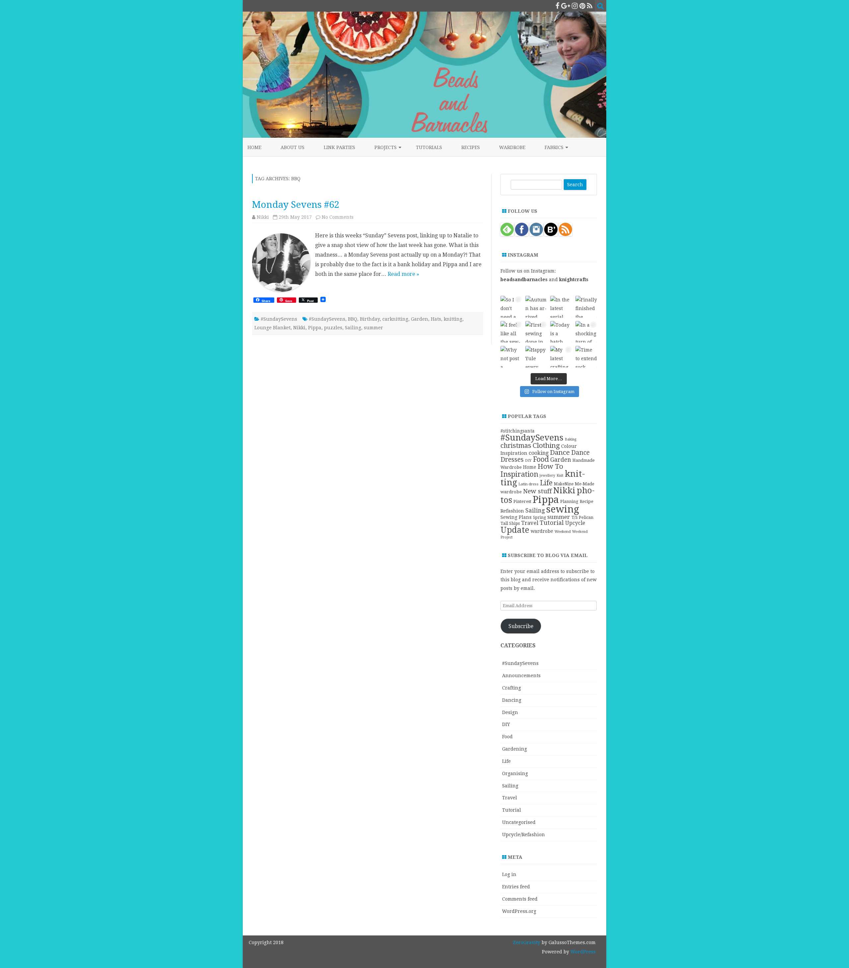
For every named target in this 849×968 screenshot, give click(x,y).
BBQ (352, 319)
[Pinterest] (582, 6)
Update (514, 530)
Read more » (403, 274)
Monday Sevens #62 (296, 204)
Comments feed (520, 899)
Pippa (314, 327)
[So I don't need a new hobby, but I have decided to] (511, 306)
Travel (529, 523)
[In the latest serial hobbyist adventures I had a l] (561, 306)
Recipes (470, 147)
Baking (570, 439)
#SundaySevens (279, 319)
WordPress (582, 951)
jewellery (547, 475)
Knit (559, 475)
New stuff (537, 491)
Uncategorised (519, 822)
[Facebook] (557, 6)
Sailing (353, 327)
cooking (539, 453)
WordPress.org (519, 911)
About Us (292, 147)
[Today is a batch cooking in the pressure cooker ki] (561, 332)
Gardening (514, 749)
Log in (509, 874)
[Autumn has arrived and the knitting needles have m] (536, 306)
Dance (560, 452)
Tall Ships (510, 523)
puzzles (333, 327)
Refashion (512, 511)
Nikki (263, 217)
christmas (515, 445)
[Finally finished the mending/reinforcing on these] (586, 306)
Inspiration (519, 474)
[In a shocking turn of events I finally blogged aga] (586, 332)
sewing (562, 509)
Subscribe (520, 626)
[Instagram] (575, 6)
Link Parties (339, 147)
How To (550, 466)
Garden (419, 319)
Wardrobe (512, 147)
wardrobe (542, 531)
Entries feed (516, 886)
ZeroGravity (526, 942)
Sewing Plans (516, 517)
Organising (515, 773)
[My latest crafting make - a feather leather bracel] (561, 356)
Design (510, 712)
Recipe (586, 501)
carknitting (395, 319)
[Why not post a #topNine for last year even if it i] (511, 356)
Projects (385, 147)
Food (541, 459)
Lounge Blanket (272, 327)
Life (546, 483)
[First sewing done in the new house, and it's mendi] (536, 332)
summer (373, 327)
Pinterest (522, 501)
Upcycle (575, 523)
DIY (528, 460)
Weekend (563, 531)
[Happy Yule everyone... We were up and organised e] (536, 356)
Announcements (521, 675)
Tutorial (552, 522)
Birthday (370, 319)
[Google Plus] (565, 6)
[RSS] (590, 6)
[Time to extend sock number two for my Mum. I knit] (586, 356)
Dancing (511, 700)
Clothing (546, 445)
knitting (453, 319)
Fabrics (554, 147)
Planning (569, 501)
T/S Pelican (582, 517)
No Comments (338, 217)
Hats (436, 319)
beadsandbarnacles (524, 279)
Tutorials (429, 147)
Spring (539, 517)
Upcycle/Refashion (523, 834)
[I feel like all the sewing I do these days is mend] (511, 332)
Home (254, 147)
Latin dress (528, 484)
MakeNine (563, 484)
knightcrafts (573, 279)
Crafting (511, 687)
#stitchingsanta (517, 431)
